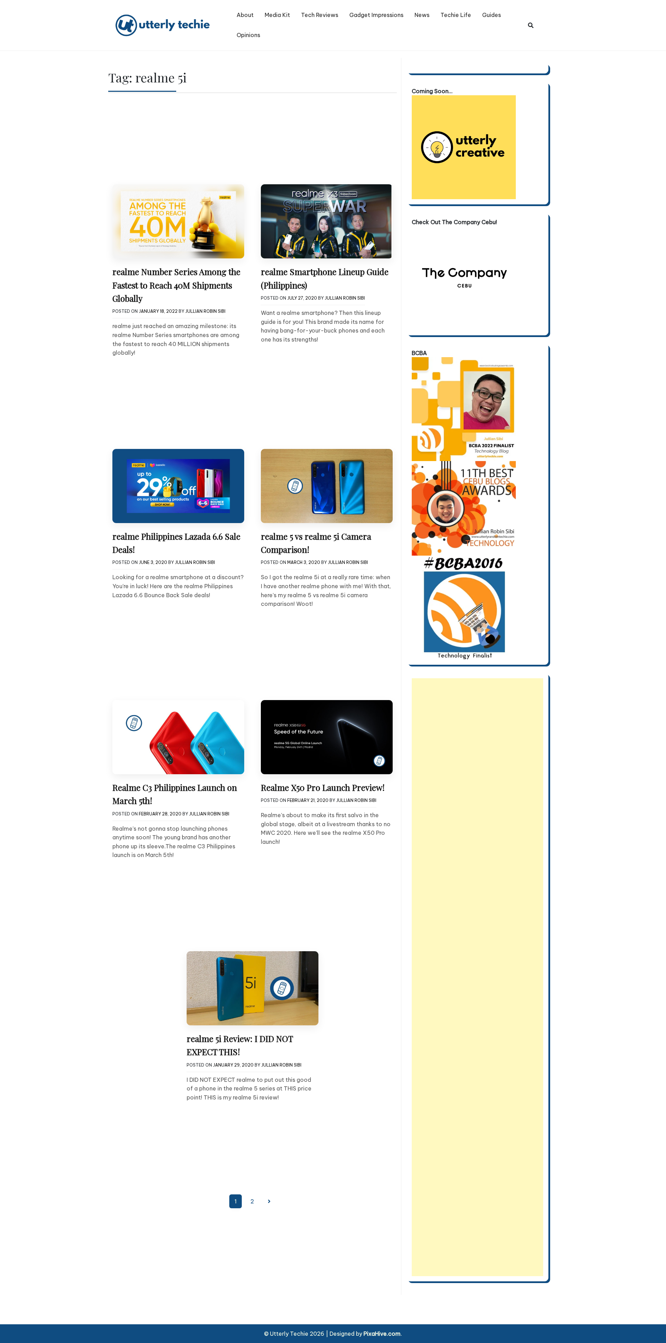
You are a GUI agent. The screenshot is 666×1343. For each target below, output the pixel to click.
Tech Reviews (319, 14)
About (245, 14)
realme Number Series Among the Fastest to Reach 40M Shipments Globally (176, 285)
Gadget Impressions (376, 14)
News (422, 14)
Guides (491, 14)
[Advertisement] (477, 977)
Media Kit (277, 14)
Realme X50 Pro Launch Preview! (323, 787)
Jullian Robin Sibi (205, 311)
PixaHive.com (382, 1333)
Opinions (248, 35)
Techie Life (456, 14)
